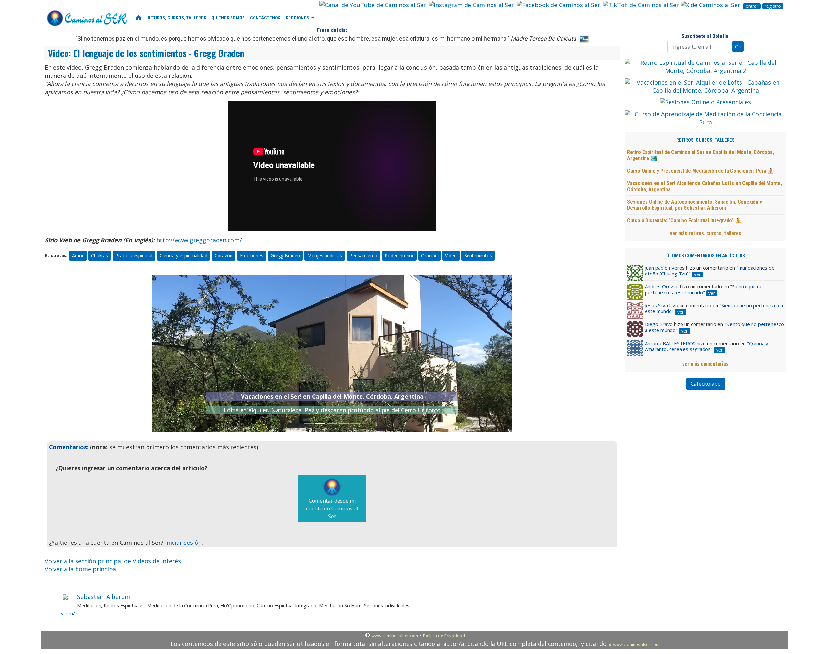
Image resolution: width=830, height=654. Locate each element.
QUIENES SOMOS (228, 18)
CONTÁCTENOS (265, 18)
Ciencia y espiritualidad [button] (183, 255)
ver (697, 274)
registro (773, 6)
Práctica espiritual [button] (133, 255)
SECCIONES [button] (298, 18)
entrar (752, 6)
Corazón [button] (223, 255)
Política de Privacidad (444, 635)
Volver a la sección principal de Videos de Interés (113, 561)
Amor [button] (78, 255)
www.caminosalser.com (395, 635)
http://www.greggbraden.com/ (199, 240)
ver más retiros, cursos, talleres (705, 233)
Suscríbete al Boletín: (705, 36)
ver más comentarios (705, 364)
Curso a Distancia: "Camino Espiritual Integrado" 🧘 (684, 220)
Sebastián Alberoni (103, 597)
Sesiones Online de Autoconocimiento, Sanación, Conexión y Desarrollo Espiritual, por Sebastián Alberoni (694, 205)
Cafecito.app (706, 383)
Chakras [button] (99, 255)
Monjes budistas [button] (324, 255)
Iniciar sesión (183, 542)
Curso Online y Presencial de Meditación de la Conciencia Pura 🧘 (700, 171)
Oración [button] (429, 255)
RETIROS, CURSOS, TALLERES (177, 18)
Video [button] (451, 255)
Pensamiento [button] (363, 255)
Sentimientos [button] (478, 255)
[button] (179, 353)
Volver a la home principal (81, 569)
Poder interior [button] (399, 255)
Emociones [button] (251, 255)
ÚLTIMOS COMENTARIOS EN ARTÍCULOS (705, 256)
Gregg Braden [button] (285, 255)
